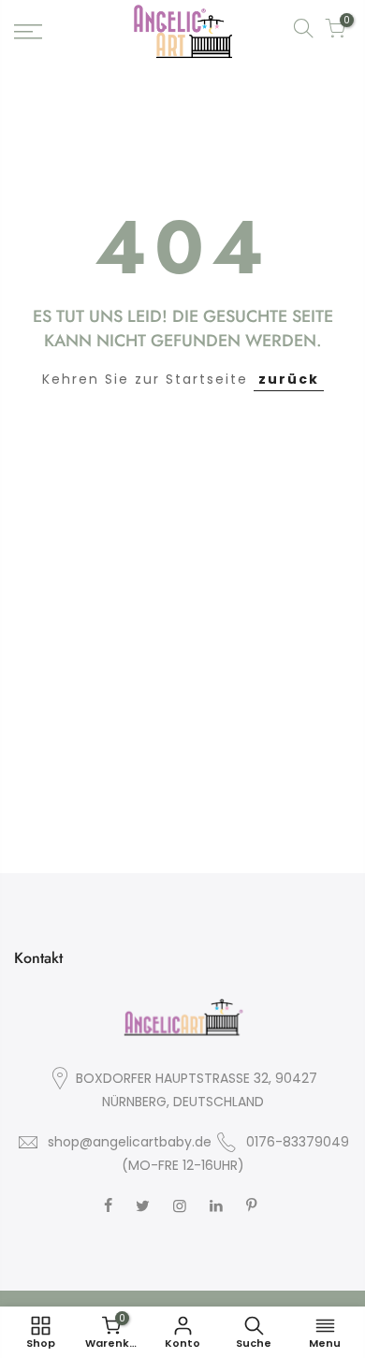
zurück (288, 379)
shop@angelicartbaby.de (130, 1141)
